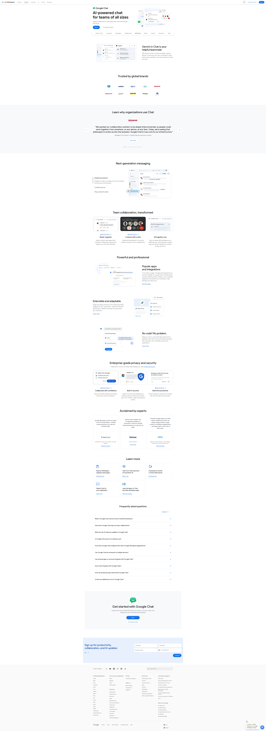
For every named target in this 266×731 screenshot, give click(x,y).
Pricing (43, 2)
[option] (99, 33)
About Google (115, 724)
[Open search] (244, 2)
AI (38, 2)
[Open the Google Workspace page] (8, 2)
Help (131, 724)
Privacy (103, 724)
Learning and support (164, 676)
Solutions (19, 2)
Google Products (124, 724)
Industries (33, 2)
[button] (262, 727)
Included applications (99, 676)
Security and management (116, 676)
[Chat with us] (262, 727)
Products (26, 2)
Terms (108, 724)
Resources (49, 2)
